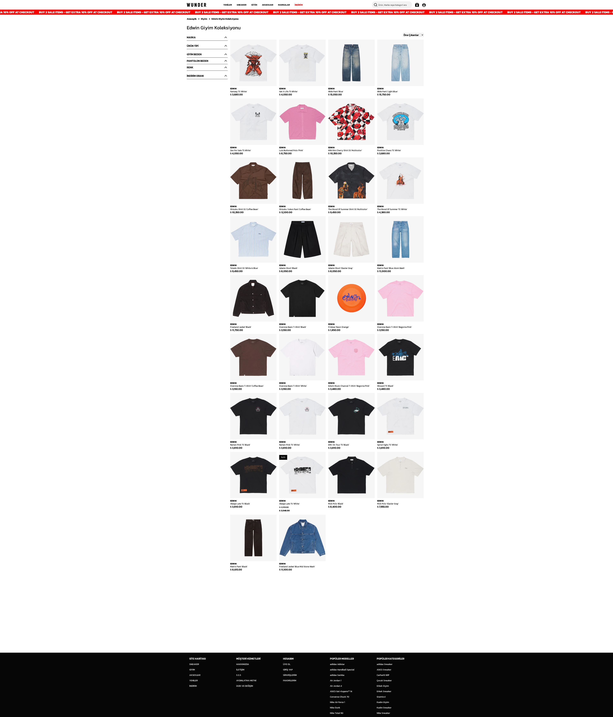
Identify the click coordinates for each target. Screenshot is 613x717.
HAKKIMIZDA (242, 664)
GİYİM (254, 5)
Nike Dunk (335, 707)
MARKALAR (284, 5)
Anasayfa (192, 19)
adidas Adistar (337, 664)
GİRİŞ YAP (288, 669)
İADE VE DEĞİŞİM (244, 686)
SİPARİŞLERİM (290, 675)
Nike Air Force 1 (337, 702)
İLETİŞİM (240, 669)
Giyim (204, 19)
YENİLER (227, 5)
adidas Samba (337, 675)
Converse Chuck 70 (339, 696)
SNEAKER (241, 5)
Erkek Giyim (383, 686)
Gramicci (381, 696)
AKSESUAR (267, 5)
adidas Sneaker (384, 664)
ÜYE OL (286, 664)
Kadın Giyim (383, 702)
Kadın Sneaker (384, 707)
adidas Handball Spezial (342, 669)
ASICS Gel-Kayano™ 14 (341, 691)
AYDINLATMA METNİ (246, 680)
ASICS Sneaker (384, 669)
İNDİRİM (299, 5)
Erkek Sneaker (384, 691)
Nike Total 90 (336, 713)
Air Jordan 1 (335, 680)
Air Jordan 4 (336, 686)
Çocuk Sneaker (384, 680)
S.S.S (238, 675)
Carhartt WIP (383, 675)
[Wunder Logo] (196, 5)
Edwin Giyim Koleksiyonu (225, 19)
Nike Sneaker (383, 713)
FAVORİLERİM (289, 680)
